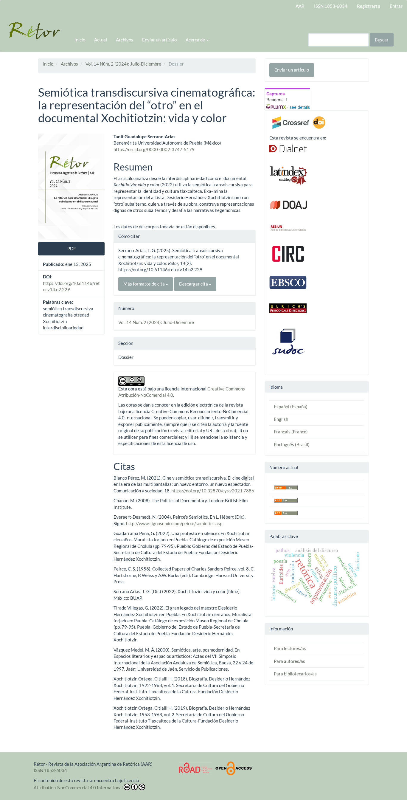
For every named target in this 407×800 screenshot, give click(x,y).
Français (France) (291, 431)
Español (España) (290, 406)
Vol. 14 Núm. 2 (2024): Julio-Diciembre (123, 63)
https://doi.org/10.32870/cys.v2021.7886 (212, 490)
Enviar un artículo (159, 39)
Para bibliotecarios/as (295, 673)
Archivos (124, 39)
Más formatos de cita (144, 283)
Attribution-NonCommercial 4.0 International (78, 787)
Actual (100, 39)
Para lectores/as (290, 648)
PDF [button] (71, 248)
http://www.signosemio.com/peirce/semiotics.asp (174, 523)
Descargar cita (194, 283)
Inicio (79, 39)
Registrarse (368, 6)
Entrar (396, 6)
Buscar (382, 39)
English (281, 419)
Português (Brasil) (292, 444)
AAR (300, 6)
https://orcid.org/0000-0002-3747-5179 (154, 149)
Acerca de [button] (196, 39)
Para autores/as (289, 661)
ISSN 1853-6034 (330, 6)
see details (300, 107)
